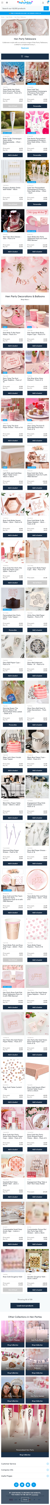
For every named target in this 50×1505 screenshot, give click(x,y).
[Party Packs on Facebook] (28, 1484)
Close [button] (25, 1499)
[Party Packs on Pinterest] (22, 1484)
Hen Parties (9, 17)
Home (2, 17)
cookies (35, 1495)
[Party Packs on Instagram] (16, 1484)
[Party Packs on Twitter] (33, 1484)
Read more (25, 48)
